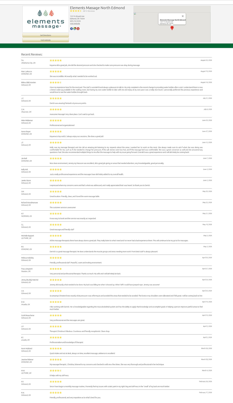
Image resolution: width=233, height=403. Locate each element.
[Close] (183, 16)
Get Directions (45, 35)
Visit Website (46, 40)
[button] (172, 28)
